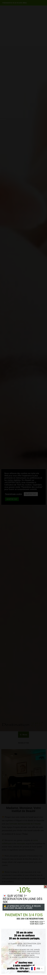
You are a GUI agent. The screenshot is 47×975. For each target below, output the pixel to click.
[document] (23, 487)
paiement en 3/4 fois (24, 915)
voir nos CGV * (37, 922)
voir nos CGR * (37, 924)
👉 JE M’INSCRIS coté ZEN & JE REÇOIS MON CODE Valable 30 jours (22, 907)
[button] (45, 886)
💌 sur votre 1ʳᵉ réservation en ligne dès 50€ (22, 899)
